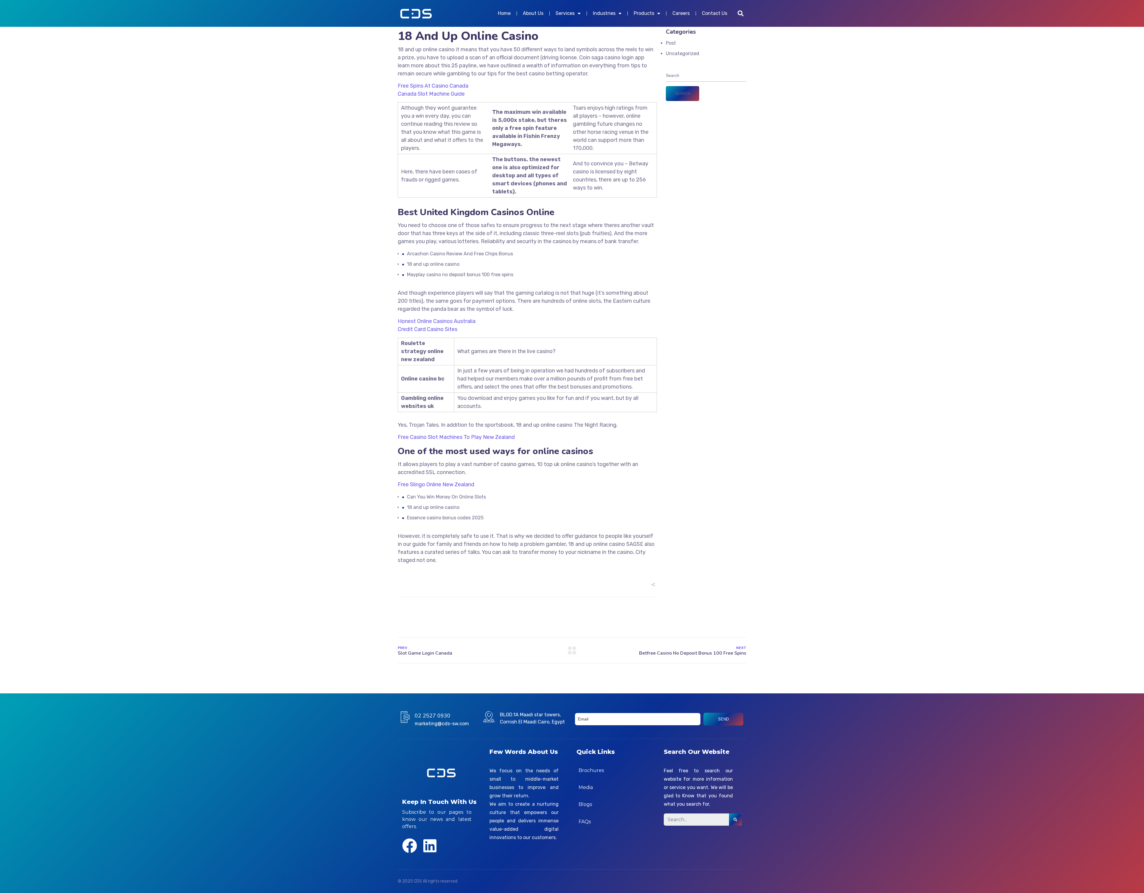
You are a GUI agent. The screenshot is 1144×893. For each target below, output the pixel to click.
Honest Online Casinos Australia (436, 321)
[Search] (735, 819)
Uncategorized (682, 53)
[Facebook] (409, 845)
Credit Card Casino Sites (427, 329)
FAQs (585, 821)
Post (671, 43)
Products (644, 13)
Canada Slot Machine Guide (431, 94)
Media (586, 787)
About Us (533, 13)
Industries (604, 13)
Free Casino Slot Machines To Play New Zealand (456, 437)
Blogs (585, 804)
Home (504, 13)
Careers (681, 13)
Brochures (591, 770)
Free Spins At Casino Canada (433, 86)
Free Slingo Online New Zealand (436, 484)
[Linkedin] (429, 845)
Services (565, 13)
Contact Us (714, 13)
